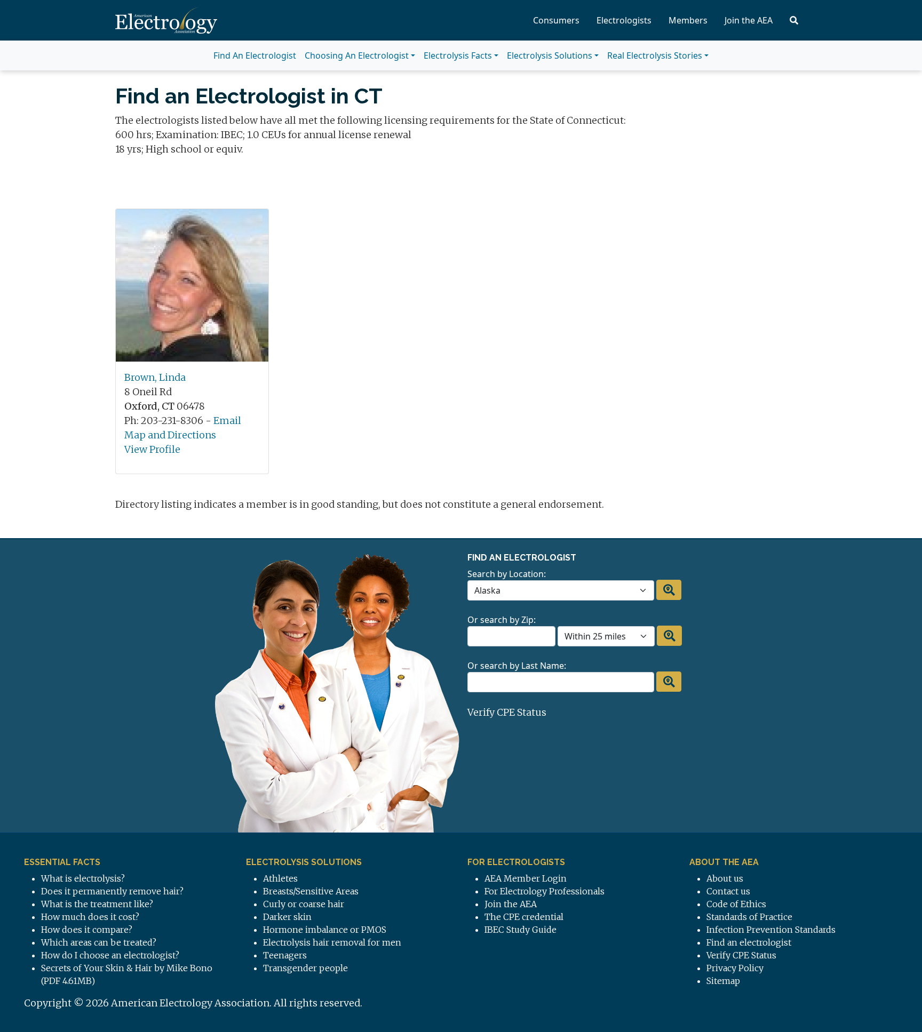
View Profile (152, 449)
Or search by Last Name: (516, 665)
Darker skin (287, 916)
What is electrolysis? (83, 878)
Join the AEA (749, 20)
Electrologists (624, 20)
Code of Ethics (736, 904)
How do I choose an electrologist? (110, 955)
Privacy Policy (735, 968)
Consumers (556, 20)
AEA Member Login (525, 878)
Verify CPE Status (506, 712)
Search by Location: (506, 574)
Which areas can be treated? (98, 942)
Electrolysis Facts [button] (458, 55)
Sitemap (723, 980)
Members (688, 20)
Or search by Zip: (501, 620)
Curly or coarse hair (303, 904)
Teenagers (285, 955)
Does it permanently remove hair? (112, 891)
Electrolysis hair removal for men (332, 942)
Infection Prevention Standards (771, 929)
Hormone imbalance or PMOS (324, 929)
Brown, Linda (155, 377)
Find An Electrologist (254, 55)
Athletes (280, 878)
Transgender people (305, 968)
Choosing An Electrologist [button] (357, 55)
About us (724, 878)
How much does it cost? (90, 916)
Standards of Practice (749, 916)
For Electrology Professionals (544, 891)
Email (227, 420)
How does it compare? (86, 929)
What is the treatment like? (97, 904)
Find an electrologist (748, 942)
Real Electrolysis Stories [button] (654, 55)
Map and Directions (170, 435)
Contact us (728, 891)
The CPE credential (523, 916)
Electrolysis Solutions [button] (549, 55)
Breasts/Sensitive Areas (311, 891)
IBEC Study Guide (520, 929)
